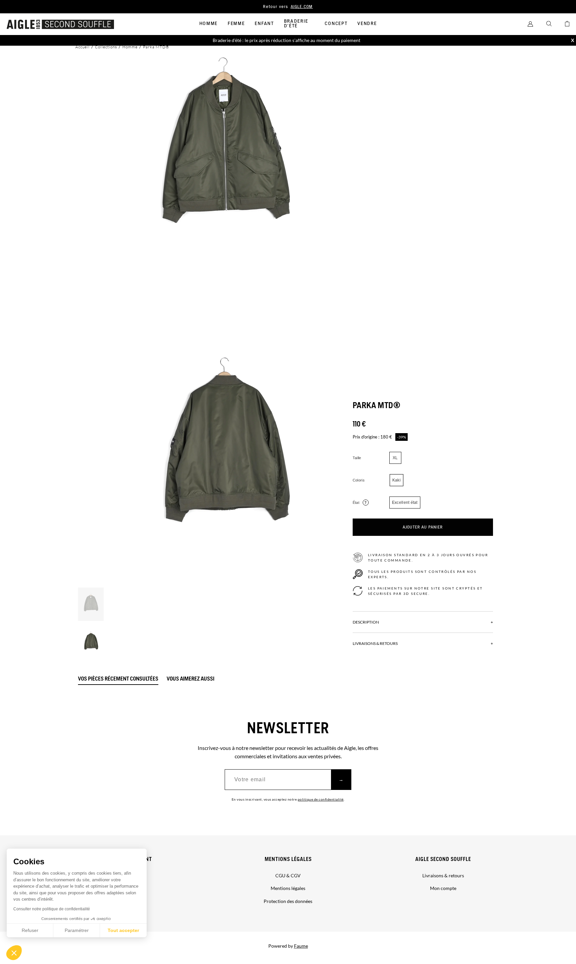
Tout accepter (123, 930)
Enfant (264, 23)
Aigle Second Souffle (443, 859)
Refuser (30, 930)
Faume (301, 946)
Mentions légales (288, 859)
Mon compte (443, 888)
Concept (336, 23)
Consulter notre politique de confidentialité (51, 909)
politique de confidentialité (321, 799)
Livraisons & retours (443, 875)
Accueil (82, 46)
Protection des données (288, 901)
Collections (106, 46)
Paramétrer (77, 930)
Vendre (367, 23)
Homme (208, 23)
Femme (236, 23)
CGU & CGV (288, 875)
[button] (14, 953)
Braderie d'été (296, 23)
